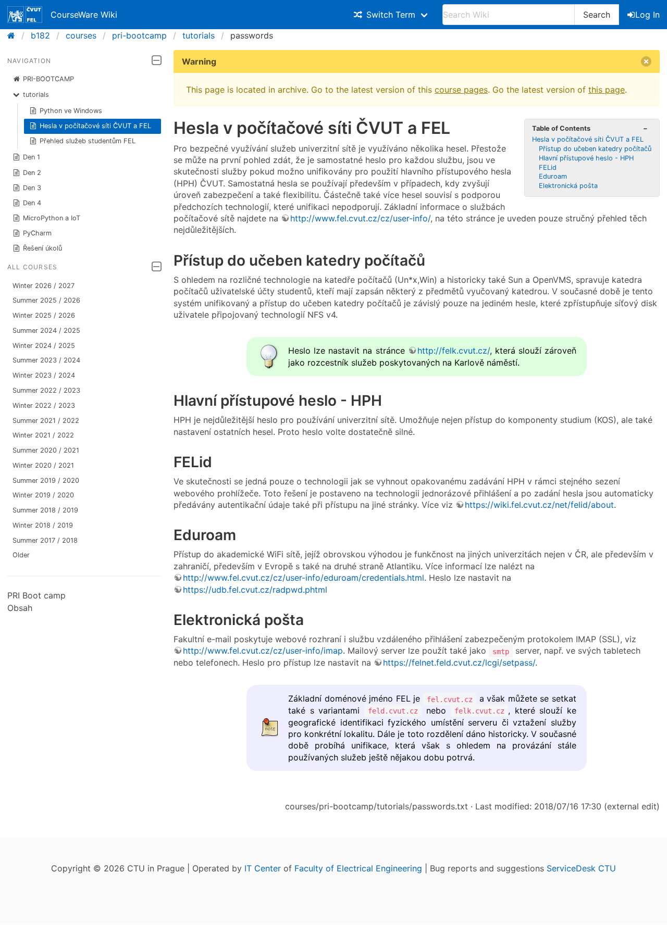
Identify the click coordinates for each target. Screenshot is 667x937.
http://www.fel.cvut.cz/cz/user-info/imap (263, 650)
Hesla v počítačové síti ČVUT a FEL (95, 126)
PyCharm (37, 233)
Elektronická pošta (568, 186)
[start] (14, 35)
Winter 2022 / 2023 (44, 405)
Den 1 (31, 157)
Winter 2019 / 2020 (43, 495)
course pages (461, 89)
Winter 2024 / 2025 (44, 345)
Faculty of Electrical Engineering (358, 868)
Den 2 (32, 173)
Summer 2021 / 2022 (46, 420)
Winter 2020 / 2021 (43, 465)
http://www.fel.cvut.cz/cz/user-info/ (360, 218)
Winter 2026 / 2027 (44, 286)
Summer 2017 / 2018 (45, 540)
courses (81, 35)
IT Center (262, 868)
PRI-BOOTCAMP (48, 79)
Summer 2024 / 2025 (46, 330)
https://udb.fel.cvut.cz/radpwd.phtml (255, 589)
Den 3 (32, 188)
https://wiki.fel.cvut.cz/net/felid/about (539, 504)
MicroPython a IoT (51, 218)
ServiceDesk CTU (581, 868)
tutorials (198, 35)
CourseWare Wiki (84, 14)
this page (606, 89)
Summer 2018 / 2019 (45, 510)
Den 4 (32, 203)
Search (596, 14)
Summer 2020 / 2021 (46, 450)
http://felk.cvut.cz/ (453, 350)
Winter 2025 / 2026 (44, 315)
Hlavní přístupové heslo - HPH (586, 158)
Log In (647, 14)
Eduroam (553, 176)
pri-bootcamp (139, 35)
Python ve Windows (71, 111)
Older (21, 555)
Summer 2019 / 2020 (46, 480)
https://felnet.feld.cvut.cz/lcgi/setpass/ (459, 662)
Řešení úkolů (42, 248)
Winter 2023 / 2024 (44, 375)
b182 (40, 35)
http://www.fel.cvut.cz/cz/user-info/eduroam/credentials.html (303, 577)
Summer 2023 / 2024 (46, 360)
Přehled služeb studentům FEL (87, 141)
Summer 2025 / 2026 (46, 300)
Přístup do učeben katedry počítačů (595, 149)
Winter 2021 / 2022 (43, 435)
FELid (548, 167)
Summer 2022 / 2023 (46, 390)
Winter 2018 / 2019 (43, 525)
